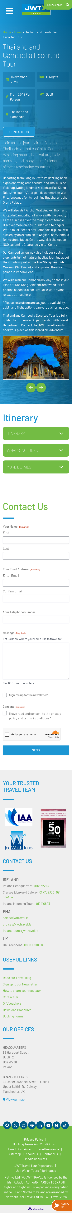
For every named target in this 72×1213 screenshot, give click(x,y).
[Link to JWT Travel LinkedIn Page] (40, 1125)
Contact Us (19, 132)
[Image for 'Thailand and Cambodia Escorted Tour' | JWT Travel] (36, 358)
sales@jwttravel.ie (16, 918)
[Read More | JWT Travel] (18, 840)
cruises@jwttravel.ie (17, 924)
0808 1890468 (33, 945)
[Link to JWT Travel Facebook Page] (7, 1125)
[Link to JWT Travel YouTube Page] (48, 1125)
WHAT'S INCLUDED (22, 450)
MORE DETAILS (19, 466)
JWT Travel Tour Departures (33, 1165)
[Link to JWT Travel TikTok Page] (65, 1125)
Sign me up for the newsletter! (28, 695)
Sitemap (15, 1154)
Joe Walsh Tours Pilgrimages (36, 1170)
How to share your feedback (22, 990)
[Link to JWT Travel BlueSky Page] (56, 1125)
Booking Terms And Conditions (34, 1144)
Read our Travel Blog (17, 978)
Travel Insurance (47, 1149)
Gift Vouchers (12, 1003)
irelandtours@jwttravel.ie (20, 930)
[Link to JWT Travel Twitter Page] (15, 1125)
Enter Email (11, 575)
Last (6, 548)
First (6, 532)
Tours (18, 32)
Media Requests (36, 1159)
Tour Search (55, 5)
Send (36, 750)
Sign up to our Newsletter (20, 984)
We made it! (38, 1208)
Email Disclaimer (19, 1149)
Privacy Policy (33, 1139)
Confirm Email (12, 591)
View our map (15, 1099)
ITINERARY (16, 433)
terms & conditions (37, 718)
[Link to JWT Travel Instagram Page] (23, 1125)
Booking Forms (13, 1016)
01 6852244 (41, 886)
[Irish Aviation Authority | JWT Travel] (18, 817)
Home (7, 32)
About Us (32, 1154)
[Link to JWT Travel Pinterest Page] (32, 1125)
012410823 (43, 903)
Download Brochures (17, 1010)
